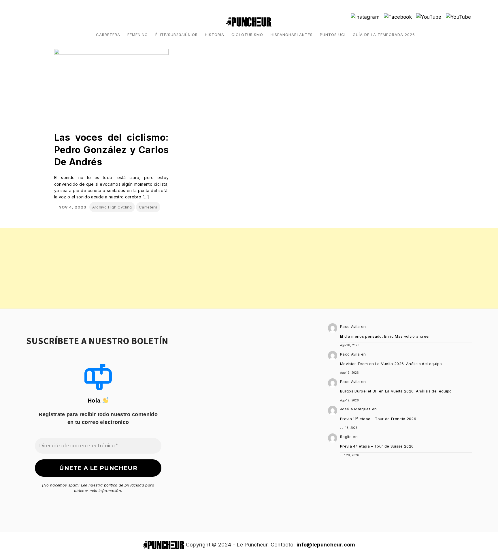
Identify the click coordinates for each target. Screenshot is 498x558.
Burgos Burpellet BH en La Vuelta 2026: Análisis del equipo (396, 391)
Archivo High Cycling (112, 207)
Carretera (108, 34)
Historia (214, 34)
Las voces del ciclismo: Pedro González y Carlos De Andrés (111, 150)
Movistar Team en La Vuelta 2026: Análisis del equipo (391, 363)
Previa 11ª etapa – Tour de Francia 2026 (378, 418)
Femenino (137, 34)
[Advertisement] (173, 268)
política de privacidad (124, 485)
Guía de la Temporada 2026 (384, 34)
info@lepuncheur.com (326, 545)
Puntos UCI (333, 34)
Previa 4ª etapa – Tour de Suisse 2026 (377, 446)
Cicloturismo (247, 34)
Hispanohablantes (292, 34)
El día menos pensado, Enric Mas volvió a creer (385, 336)
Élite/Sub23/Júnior (176, 34)
